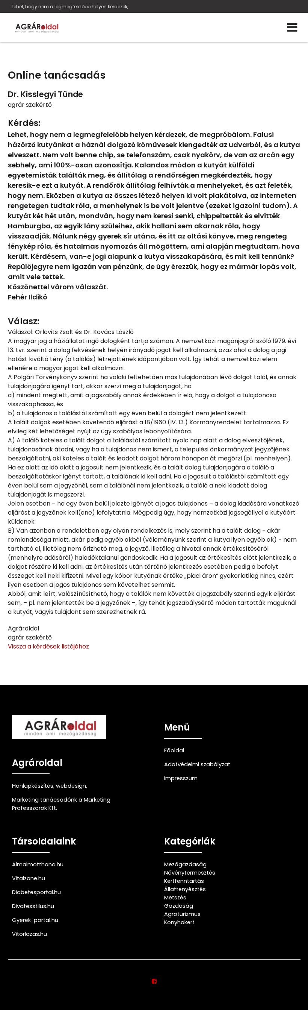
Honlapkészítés (32, 786)
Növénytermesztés (189, 872)
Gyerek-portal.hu (35, 920)
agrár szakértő (30, 104)
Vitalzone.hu (28, 878)
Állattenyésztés (185, 889)
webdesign (71, 786)
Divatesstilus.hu (33, 906)
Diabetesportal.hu (36, 892)
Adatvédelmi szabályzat (197, 764)
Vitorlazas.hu (29, 934)
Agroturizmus (182, 914)
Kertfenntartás (184, 881)
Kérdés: (24, 123)
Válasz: (23, 321)
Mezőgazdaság (185, 864)
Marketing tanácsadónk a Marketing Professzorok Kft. (61, 804)
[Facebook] (154, 981)
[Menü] (292, 27)
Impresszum (181, 778)
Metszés (175, 897)
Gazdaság (178, 906)
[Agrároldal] (36, 27)
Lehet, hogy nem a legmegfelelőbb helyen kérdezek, (70, 6)
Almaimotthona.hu (37, 864)
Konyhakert (179, 922)
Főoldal (174, 750)
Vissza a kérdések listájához (48, 646)
